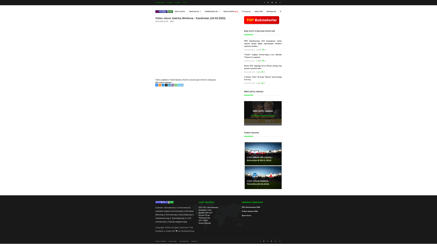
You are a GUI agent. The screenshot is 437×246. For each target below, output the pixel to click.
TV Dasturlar (246, 11)
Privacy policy (173, 241)
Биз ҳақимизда (160, 2)
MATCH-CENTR (231, 11)
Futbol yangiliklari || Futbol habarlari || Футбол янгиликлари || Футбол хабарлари (185, 80)
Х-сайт (185, 2)
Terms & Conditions (160, 241)
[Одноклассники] (160, 85)
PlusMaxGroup (187, 231)
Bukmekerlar (261, 20)
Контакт (177, 2)
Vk (280, 241)
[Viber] (172, 85)
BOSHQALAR (271, 11)
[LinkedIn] (169, 85)
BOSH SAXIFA (180, 11)
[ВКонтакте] (156, 85)
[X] (166, 85)
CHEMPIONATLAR (211, 11)
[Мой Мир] (163, 85)
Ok (275, 241)
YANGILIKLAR (194, 11)
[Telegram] (182, 85)
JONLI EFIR (258, 11)
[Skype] (179, 85)
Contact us (194, 241)
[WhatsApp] (175, 85)
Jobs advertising (183, 241)
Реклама (170, 2)
